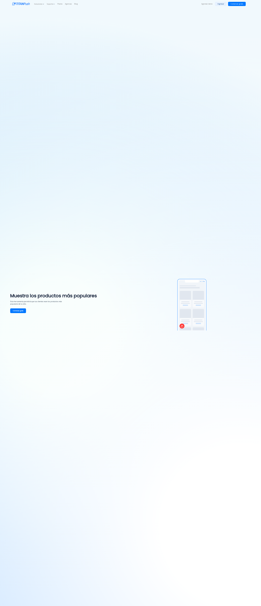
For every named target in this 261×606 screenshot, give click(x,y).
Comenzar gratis (237, 4)
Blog (76, 4)
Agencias (68, 4)
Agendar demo (207, 4)
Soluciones (38, 4)
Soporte (50, 4)
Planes (59, 4)
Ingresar (220, 4)
